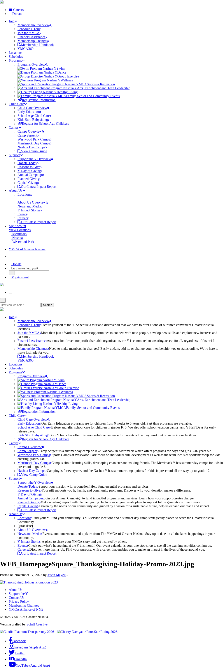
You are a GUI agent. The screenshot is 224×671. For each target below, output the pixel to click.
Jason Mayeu (56, 575)
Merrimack (19, 234)
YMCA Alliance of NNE (26, 609)
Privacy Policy (19, 601)
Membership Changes (24, 605)
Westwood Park (22, 242)
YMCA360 (25, 49)
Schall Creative (36, 624)
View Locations (20, 230)
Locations (15, 52)
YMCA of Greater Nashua (27, 249)
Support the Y (18, 593)
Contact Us (16, 597)
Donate (16, 14)
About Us (15, 590)
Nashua (17, 238)
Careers (18, 10)
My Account (17, 226)
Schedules (16, 56)
